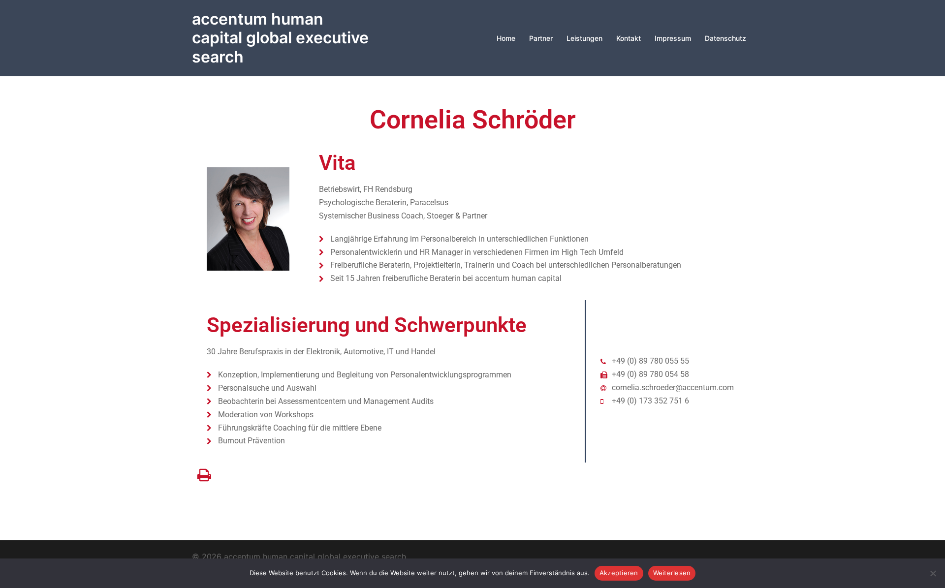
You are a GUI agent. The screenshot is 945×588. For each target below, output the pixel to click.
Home (506, 38)
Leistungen (584, 38)
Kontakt (628, 38)
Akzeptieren (618, 573)
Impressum (673, 38)
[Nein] (933, 573)
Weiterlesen (672, 573)
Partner (541, 38)
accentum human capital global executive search (280, 37)
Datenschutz (725, 38)
